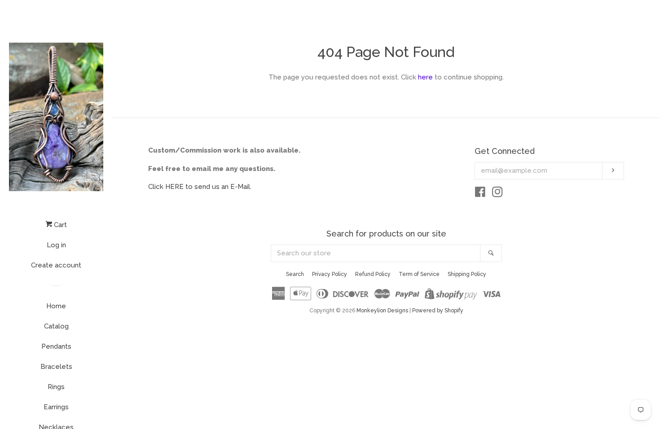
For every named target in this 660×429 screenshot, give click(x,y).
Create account (56, 265)
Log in (56, 245)
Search (295, 274)
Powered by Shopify (437, 310)
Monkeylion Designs (382, 310)
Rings (56, 387)
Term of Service (419, 274)
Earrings (56, 407)
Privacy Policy (329, 274)
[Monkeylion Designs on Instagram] (497, 194)
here (425, 77)
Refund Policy (373, 274)
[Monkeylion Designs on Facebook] (480, 194)
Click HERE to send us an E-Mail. (199, 187)
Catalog (56, 326)
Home (56, 306)
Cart (59, 225)
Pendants (56, 346)
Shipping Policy (467, 274)
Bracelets (56, 367)
